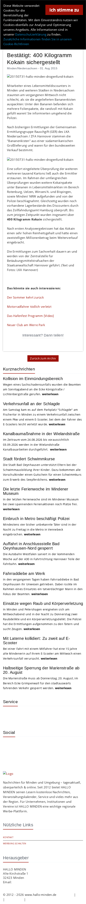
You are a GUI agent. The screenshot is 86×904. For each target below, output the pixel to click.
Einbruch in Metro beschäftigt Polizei (36, 518)
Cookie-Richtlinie (38, 899)
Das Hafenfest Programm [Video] (30, 316)
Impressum (65, 895)
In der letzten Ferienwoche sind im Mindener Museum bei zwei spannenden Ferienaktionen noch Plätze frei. (41, 504)
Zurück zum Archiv (43, 358)
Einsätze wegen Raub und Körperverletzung (43, 603)
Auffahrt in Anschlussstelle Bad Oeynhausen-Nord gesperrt (31, 546)
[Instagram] (9, 746)
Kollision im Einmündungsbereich (33, 378)
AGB (80, 895)
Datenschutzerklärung (30, 34)
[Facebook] (22, 746)
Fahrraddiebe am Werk (24, 573)
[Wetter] (9, 715)
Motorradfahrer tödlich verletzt (29, 307)
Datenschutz (14, 899)
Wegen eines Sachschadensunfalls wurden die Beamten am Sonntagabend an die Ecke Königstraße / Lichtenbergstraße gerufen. (42, 389)
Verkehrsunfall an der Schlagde (31, 404)
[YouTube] (35, 746)
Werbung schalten (14, 843)
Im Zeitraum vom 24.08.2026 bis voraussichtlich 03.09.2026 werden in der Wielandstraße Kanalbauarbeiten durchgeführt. (36, 444)
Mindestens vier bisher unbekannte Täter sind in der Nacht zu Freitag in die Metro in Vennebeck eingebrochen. (39, 529)
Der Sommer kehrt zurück (25, 297)
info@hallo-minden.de (28, 882)
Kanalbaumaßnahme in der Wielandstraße (41, 434)
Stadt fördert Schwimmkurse (29, 459)
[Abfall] (35, 715)
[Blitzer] (22, 715)
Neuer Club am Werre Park (26, 325)
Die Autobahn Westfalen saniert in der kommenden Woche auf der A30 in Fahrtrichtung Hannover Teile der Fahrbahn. (41, 559)
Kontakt (8, 837)
